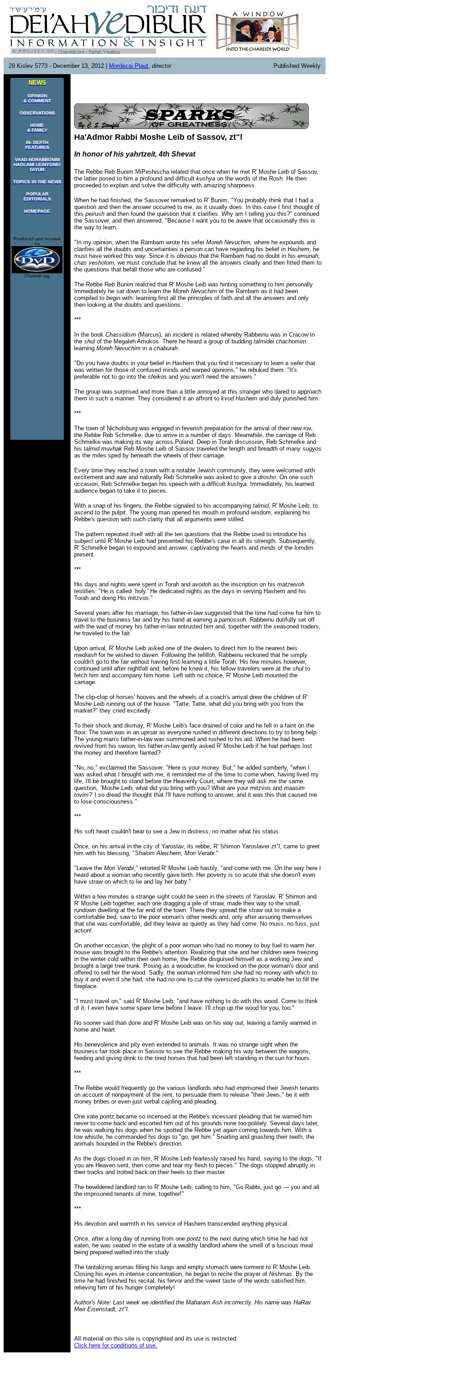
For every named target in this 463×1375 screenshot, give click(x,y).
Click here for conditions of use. (115, 1345)
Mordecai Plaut (128, 65)
